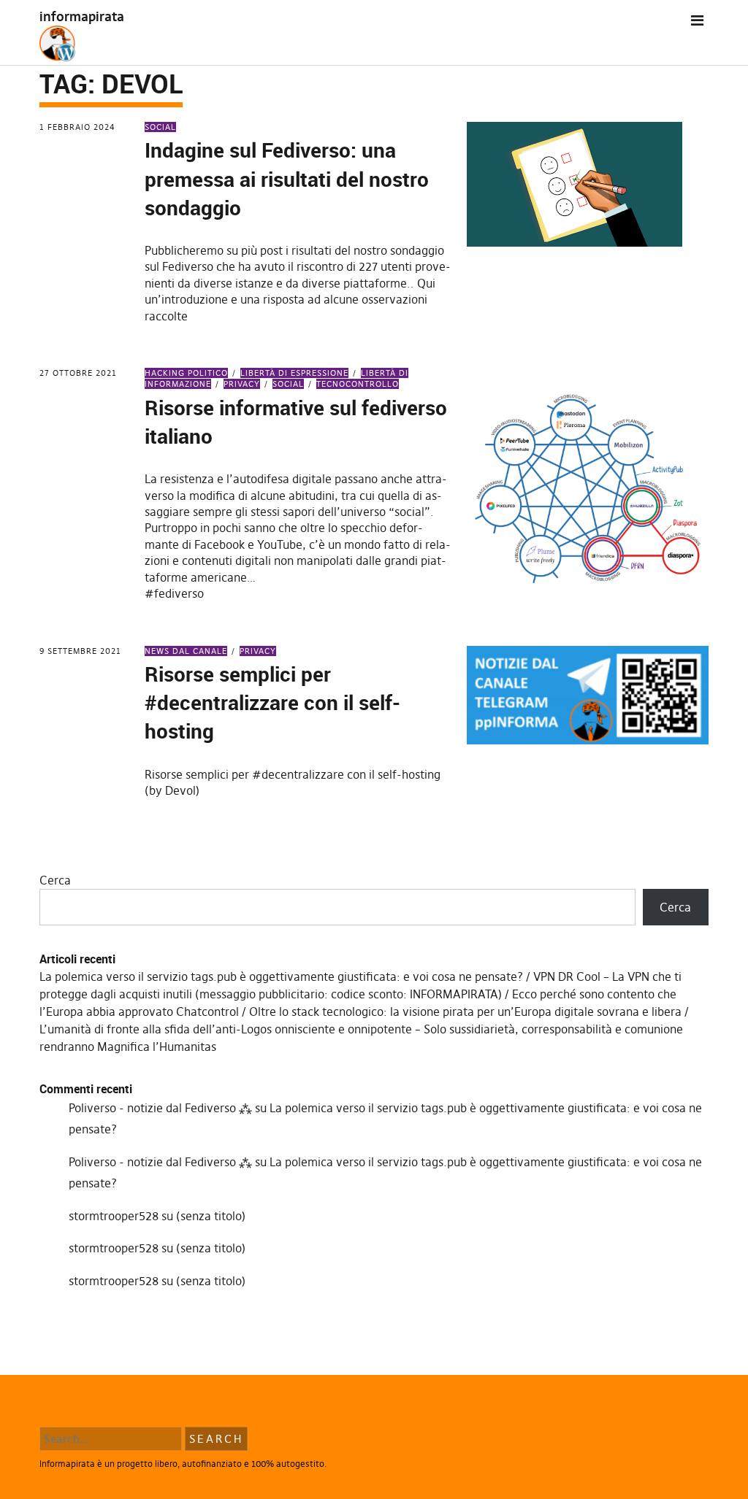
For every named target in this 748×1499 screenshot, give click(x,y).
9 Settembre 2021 (80, 651)
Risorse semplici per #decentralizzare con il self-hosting (272, 702)
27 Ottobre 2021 (78, 373)
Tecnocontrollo (357, 384)
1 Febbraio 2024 (77, 127)
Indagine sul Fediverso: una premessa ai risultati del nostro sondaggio (287, 178)
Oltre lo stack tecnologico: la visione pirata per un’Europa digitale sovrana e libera (465, 1011)
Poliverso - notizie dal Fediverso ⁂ (160, 1108)
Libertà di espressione (294, 373)
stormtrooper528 (114, 1216)
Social (160, 127)
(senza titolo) (210, 1216)
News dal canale (186, 651)
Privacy (242, 384)
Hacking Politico (186, 373)
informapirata (81, 16)
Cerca (55, 880)
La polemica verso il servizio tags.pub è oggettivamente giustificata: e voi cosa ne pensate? (281, 976)
